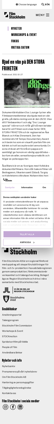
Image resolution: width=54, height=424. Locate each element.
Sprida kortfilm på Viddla (15, 341)
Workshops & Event (24, 35)
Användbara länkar (12, 352)
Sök (47, 4)
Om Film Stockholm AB (14, 377)
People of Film (9, 347)
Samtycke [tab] (10, 187)
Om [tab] (44, 187)
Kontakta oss (9, 393)
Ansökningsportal (11, 315)
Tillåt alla (27, 234)
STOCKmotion (9, 336)
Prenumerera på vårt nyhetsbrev (19, 371)
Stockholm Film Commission (17, 325)
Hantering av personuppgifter (18, 382)
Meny (41, 15)
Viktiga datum (20, 47)
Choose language (27, 4)
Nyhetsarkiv (8, 366)
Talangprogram (10, 320)
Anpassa (25, 242)
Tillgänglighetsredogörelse (16, 388)
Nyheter (16, 28)
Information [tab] (27, 187)
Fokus (15, 41)
